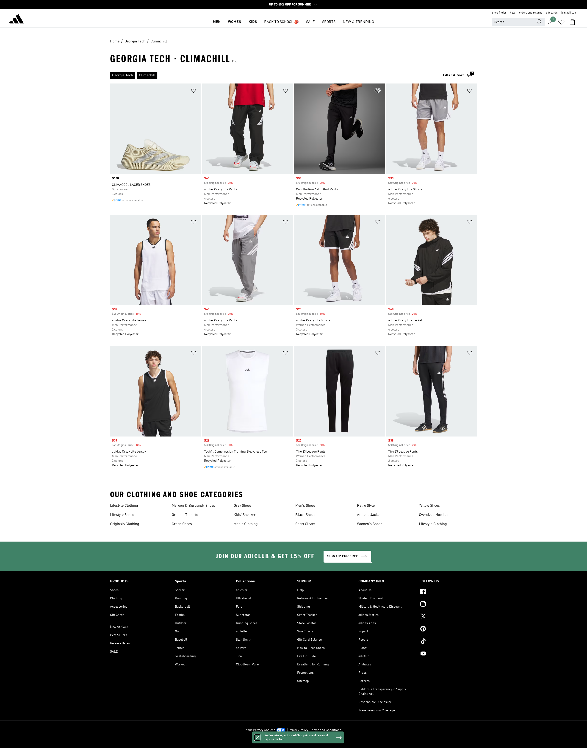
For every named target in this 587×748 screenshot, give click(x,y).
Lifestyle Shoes (122, 515)
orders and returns (530, 12)
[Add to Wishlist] (193, 91)
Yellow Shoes (429, 506)
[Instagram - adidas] (448, 604)
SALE (310, 22)
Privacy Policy (298, 730)
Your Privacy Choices (260, 730)
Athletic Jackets (369, 515)
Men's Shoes (305, 506)
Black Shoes (305, 515)
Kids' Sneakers (246, 515)
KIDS (253, 22)
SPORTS (328, 22)
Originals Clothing (124, 524)
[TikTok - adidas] (448, 642)
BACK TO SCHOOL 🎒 (281, 22)
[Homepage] (16, 19)
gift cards (552, 12)
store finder (499, 12)
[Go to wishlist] (561, 22)
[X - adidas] (448, 617)
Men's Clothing (246, 524)
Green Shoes (182, 524)
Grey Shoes (243, 506)
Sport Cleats (305, 524)
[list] (274, 75)
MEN (217, 22)
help (512, 12)
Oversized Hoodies (433, 515)
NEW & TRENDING (358, 22)
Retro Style (366, 506)
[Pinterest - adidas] (448, 629)
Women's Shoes (369, 524)
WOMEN (234, 22)
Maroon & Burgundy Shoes (193, 506)
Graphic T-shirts (185, 515)
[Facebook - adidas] (448, 592)
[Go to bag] (572, 22)
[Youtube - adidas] (448, 654)
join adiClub (568, 12)
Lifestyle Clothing (124, 506)
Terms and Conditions (325, 730)
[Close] (257, 737)
